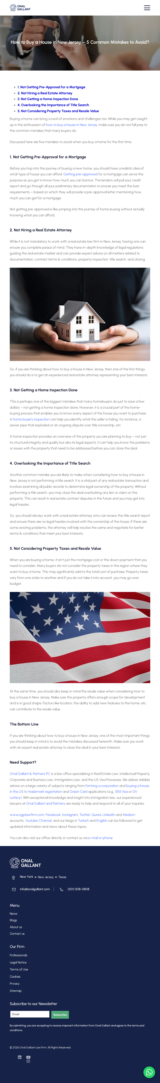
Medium (129, 815)
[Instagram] (28, 1061)
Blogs (13, 920)
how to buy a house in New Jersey (71, 125)
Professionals (18, 955)
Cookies (15, 976)
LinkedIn (108, 815)
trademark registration (45, 791)
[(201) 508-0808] (73, 890)
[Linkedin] (20, 1057)
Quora (96, 815)
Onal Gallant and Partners (45, 803)
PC (47, 774)
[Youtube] (28, 1057)
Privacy (15, 983)
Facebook (53, 815)
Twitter (84, 815)
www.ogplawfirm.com (27, 815)
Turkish (83, 820)
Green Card (78, 791)
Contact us (17, 933)
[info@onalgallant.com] (30, 890)
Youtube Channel (38, 820)
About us (16, 927)
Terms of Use (19, 969)
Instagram (70, 815)
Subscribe (60, 1014)
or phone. (106, 838)
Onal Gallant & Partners (27, 774)
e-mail (93, 838)
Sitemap (16, 991)
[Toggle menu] (147, 7)
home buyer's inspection (31, 419)
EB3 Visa (121, 791)
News (13, 913)
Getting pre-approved (80, 174)
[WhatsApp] (149, 1072)
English (101, 820)
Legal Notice (18, 962)
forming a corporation (102, 786)
